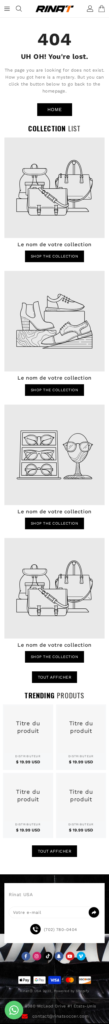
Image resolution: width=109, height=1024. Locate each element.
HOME (54, 109)
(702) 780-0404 (60, 929)
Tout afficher (55, 677)
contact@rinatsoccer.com (60, 1016)
